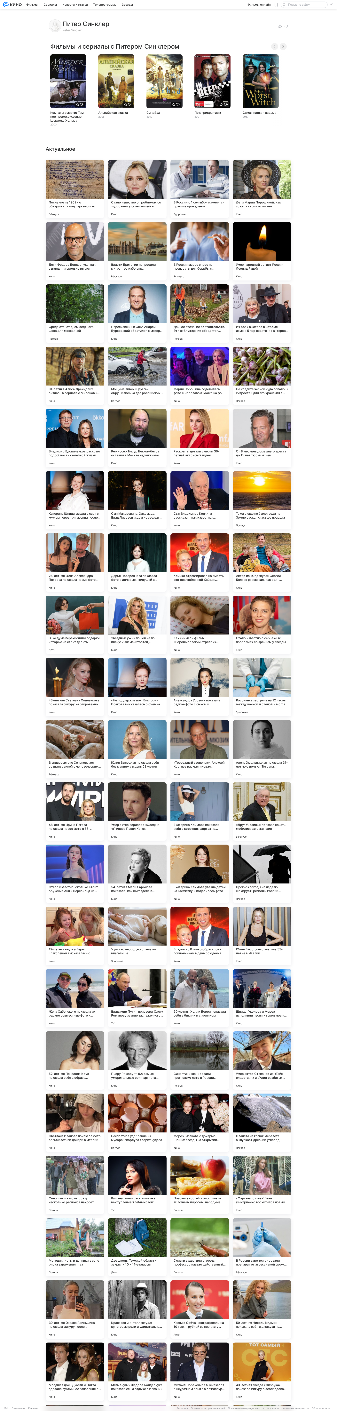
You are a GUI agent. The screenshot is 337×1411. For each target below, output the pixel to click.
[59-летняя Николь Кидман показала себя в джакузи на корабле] (262, 1309)
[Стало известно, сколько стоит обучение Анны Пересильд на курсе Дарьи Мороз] (75, 874)
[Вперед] (283, 46)
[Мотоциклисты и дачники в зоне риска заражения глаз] (75, 1247)
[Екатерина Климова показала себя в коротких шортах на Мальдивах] (199, 811)
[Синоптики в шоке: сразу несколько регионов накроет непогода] (75, 1185)
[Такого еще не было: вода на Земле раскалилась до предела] (262, 500)
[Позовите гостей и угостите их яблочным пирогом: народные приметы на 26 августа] (199, 1185)
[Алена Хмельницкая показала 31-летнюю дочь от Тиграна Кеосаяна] (262, 749)
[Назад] (274, 46)
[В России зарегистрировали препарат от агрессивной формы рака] (262, 1247)
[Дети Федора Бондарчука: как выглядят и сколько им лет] (75, 251)
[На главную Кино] (15, 4)
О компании (18, 1408)
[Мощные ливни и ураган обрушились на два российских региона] (137, 376)
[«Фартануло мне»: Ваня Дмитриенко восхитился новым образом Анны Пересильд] (262, 1185)
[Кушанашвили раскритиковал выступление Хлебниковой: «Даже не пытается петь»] (137, 1185)
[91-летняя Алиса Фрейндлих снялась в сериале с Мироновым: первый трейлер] (75, 376)
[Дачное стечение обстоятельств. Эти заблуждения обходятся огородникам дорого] (199, 313)
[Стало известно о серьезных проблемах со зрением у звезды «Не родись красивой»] (262, 625)
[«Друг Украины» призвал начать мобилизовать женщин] (262, 811)
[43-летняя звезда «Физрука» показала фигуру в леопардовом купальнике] (262, 1372)
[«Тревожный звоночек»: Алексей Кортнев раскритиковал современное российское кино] (199, 749)
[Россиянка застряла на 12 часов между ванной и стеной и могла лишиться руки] (262, 687)
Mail (6, 1408)
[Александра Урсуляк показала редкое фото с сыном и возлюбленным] (199, 687)
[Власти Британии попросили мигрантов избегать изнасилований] (137, 251)
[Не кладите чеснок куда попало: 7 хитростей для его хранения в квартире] (262, 376)
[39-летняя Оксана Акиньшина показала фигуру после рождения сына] (75, 1309)
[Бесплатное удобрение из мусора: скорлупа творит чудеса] (137, 1123)
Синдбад (153, 113)
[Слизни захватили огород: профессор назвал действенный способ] (199, 1247)
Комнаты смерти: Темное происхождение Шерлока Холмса (67, 116)
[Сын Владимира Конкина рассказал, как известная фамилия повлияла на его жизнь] (199, 500)
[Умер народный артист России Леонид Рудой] (262, 251)
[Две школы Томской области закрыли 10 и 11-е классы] (137, 1247)
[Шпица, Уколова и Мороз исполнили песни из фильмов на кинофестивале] (262, 998)
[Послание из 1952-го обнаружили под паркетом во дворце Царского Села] (75, 189)
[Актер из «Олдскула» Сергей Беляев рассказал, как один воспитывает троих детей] (262, 562)
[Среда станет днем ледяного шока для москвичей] (75, 313)
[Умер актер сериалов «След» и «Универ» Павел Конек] (137, 811)
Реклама (33, 1408)
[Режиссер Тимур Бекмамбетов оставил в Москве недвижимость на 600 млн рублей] (137, 438)
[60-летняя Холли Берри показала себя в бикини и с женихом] (199, 998)
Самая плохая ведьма (259, 113)
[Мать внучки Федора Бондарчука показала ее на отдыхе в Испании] (137, 1372)
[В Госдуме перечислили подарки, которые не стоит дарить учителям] (75, 625)
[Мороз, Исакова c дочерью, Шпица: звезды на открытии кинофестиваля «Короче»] (199, 1123)
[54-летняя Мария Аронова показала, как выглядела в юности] (137, 874)
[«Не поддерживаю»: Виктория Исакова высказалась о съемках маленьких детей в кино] (137, 687)
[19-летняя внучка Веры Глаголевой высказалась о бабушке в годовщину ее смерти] (75, 936)
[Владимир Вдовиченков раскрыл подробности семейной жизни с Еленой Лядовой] (75, 438)
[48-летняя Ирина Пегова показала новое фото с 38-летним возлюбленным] (75, 811)
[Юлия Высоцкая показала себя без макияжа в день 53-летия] (137, 749)
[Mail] (6, 4)
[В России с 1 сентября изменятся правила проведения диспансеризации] (199, 189)
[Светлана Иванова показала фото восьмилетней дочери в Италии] (75, 1123)
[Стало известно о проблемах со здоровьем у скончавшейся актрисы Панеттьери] (137, 189)
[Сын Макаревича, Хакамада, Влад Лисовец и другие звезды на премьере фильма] (137, 500)
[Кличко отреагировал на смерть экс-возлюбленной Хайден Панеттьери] (199, 562)
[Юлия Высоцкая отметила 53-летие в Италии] (262, 936)
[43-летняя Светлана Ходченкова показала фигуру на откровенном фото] (75, 687)
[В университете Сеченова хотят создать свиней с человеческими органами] (75, 749)
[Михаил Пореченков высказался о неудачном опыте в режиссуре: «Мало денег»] (199, 1372)
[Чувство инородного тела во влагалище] (137, 936)
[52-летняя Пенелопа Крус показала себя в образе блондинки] (75, 1060)
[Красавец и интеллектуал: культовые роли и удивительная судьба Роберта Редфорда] (137, 1309)
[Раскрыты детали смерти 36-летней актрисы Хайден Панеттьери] (199, 438)
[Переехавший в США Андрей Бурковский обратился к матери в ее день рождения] (137, 313)
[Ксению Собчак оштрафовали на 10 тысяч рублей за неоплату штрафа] (199, 1309)
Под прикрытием (207, 113)
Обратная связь (321, 1408)
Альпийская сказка (113, 113)
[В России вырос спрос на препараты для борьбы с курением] (199, 251)
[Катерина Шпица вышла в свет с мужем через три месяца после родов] (75, 500)
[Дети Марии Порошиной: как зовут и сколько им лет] (262, 189)
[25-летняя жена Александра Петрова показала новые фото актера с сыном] (75, 562)
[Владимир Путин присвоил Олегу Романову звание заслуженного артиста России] (137, 998)
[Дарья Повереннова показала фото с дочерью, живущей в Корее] (137, 562)
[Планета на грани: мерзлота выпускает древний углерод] (262, 1123)
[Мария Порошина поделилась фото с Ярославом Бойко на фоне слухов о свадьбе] (199, 376)
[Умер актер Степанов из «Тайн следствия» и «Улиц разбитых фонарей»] (262, 1060)
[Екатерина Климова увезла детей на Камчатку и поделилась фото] (199, 874)
